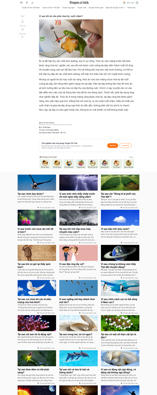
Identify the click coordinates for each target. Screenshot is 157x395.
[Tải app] (32, 2)
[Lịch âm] (21, 2)
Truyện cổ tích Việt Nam (31, 7)
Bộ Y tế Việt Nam (45, 127)
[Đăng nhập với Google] (124, 2)
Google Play (125, 145)
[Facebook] (26, 2)
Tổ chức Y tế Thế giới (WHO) (49, 130)
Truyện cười (81, 7)
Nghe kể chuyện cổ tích (114, 7)
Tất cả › (131, 157)
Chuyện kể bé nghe (96, 7)
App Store (113, 145)
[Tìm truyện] (137, 2)
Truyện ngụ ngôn (68, 7)
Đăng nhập (130, 3)
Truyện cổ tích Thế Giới (51, 7)
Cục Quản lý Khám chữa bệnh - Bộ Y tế (52, 132)
